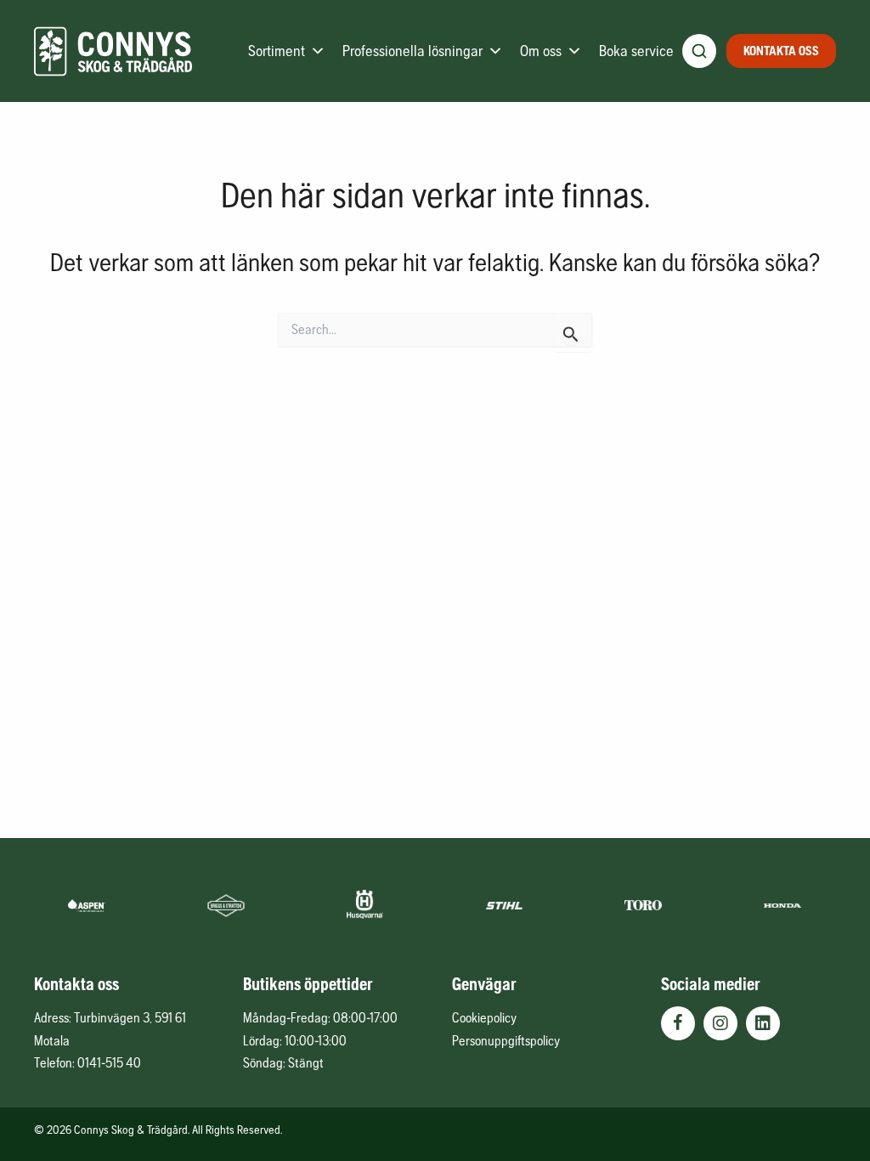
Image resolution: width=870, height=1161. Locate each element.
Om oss (541, 50)
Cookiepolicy (484, 1017)
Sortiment (276, 50)
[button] (678, 1023)
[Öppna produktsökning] (699, 51)
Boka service (636, 50)
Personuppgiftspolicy (506, 1040)
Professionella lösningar (412, 50)
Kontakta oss (781, 50)
